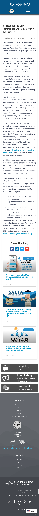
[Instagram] (24, 501)
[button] (12, 249)
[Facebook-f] (14, 501)
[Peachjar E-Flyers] (29, 501)
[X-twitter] (9, 501)
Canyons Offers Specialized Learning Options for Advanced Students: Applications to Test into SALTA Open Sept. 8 (18, 312)
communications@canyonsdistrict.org (17, 234)
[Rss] (19, 504)
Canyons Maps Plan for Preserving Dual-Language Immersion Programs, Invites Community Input (18, 348)
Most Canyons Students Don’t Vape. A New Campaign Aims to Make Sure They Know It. (19, 277)
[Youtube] (19, 501)
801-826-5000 (18, 445)
